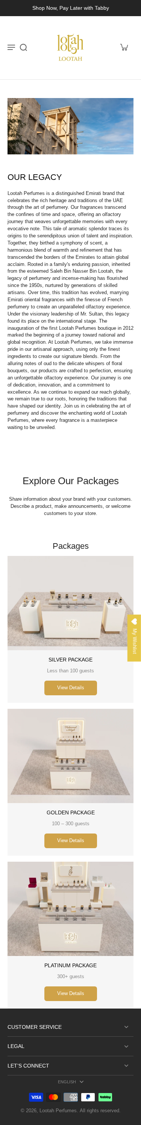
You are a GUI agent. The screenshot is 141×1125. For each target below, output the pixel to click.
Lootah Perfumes (58, 1110)
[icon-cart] (123, 46)
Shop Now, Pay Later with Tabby (70, 8)
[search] (23, 46)
